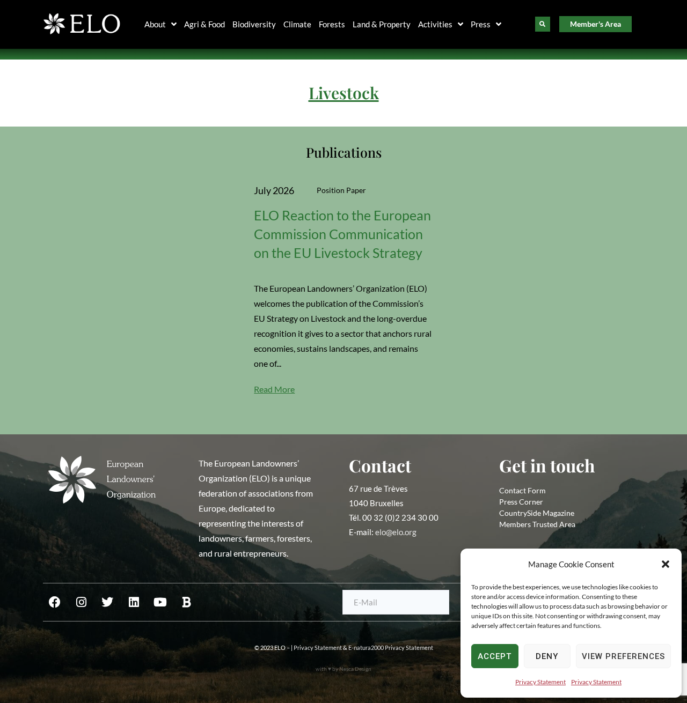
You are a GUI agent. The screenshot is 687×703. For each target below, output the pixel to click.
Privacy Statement (540, 682)
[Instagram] (81, 602)
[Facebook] (55, 602)
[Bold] (186, 602)
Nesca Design (355, 668)
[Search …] (542, 24)
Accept (494, 656)
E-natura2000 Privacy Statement (390, 647)
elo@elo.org (395, 532)
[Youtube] (160, 602)
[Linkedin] (133, 602)
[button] (665, 564)
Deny (547, 656)
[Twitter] (107, 602)
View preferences (623, 656)
